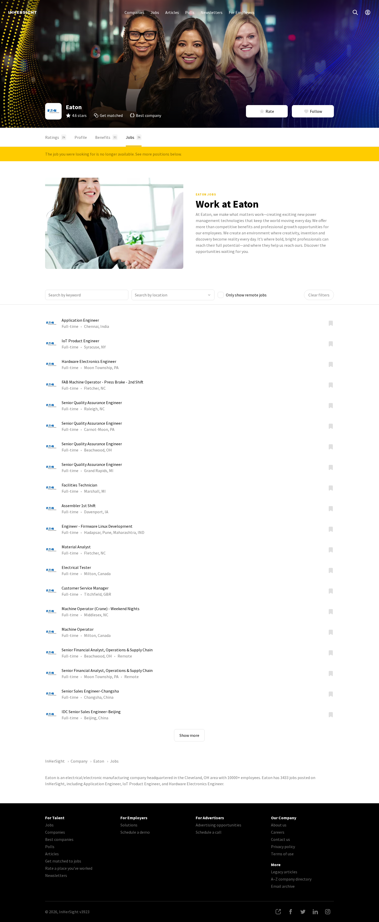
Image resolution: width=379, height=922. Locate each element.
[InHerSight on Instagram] (328, 912)
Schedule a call (208, 832)
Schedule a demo (135, 832)
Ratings (55, 137)
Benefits (106, 137)
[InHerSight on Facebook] (290, 912)
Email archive (283, 886)
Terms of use (282, 853)
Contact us (280, 839)
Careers (277, 832)
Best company (148, 115)
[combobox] (173, 294)
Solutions (128, 824)
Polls (189, 12)
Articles (172, 12)
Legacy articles (284, 871)
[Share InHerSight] (278, 912)
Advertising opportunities (218, 824)
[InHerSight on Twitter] (303, 912)
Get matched (111, 115)
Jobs (155, 12)
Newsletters (212, 12)
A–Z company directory (291, 879)
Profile (81, 137)
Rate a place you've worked (68, 868)
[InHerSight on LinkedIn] (315, 912)
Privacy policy (283, 846)
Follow (316, 111)
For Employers (241, 12)
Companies (134, 12)
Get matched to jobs (63, 861)
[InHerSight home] (22, 12)
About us (278, 824)
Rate (270, 111)
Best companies (59, 839)
